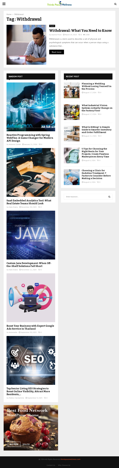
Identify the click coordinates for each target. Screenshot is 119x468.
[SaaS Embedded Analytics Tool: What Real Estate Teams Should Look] (31, 172)
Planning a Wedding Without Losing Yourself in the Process (96, 86)
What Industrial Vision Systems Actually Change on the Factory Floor (97, 108)
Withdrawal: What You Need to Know (80, 31)
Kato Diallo (13, 207)
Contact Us (51, 465)
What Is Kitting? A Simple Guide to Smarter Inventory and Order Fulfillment (96, 130)
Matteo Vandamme (16, 398)
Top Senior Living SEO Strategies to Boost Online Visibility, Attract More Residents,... (28, 391)
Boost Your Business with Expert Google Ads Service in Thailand (30, 327)
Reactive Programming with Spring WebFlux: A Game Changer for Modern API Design (30, 138)
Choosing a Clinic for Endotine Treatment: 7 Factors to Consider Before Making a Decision (96, 174)
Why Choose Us (64, 465)
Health (52, 26)
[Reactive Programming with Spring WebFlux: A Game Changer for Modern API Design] (31, 106)
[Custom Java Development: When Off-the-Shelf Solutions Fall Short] (31, 235)
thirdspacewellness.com (70, 459)
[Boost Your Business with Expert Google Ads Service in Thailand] (31, 297)
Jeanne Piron (57, 35)
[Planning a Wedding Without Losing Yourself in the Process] (72, 90)
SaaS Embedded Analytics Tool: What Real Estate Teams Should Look (29, 202)
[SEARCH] (109, 197)
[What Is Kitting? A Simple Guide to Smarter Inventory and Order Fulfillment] (72, 134)
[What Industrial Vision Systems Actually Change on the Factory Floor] (72, 112)
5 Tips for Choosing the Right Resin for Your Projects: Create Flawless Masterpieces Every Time (95, 153)
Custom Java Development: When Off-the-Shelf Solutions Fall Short (29, 265)
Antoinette (13, 332)
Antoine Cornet (15, 144)
